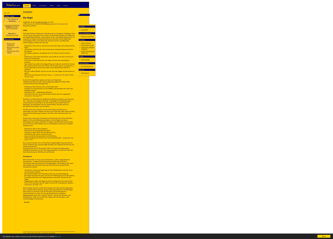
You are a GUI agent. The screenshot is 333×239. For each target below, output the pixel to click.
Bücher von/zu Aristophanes (11, 44)
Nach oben (27, 202)
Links (58, 5)
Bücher (27, 5)
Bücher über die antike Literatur (13, 51)
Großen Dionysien (41, 22)
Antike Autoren (85, 73)
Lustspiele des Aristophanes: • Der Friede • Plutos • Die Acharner (12, 26)
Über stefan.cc (38, 233)
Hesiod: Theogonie (86, 43)
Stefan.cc (13, 4)
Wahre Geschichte (53, 82)
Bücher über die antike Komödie (13, 48)
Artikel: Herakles (85, 59)
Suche (65, 5)
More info (58, 236)
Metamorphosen (28, 195)
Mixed (52, 5)
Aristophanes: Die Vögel (12, 35)
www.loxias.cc (51, 233)
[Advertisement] (49, 216)
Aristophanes (27, 12)
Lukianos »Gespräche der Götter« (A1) (87, 52)
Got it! (324, 236)
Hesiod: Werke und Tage (87, 45)
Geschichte (42, 5)
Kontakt (32, 233)
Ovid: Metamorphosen (87, 66)
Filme (34, 5)
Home (24, 233)
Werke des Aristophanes (87, 36)
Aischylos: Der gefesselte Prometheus (87, 48)
